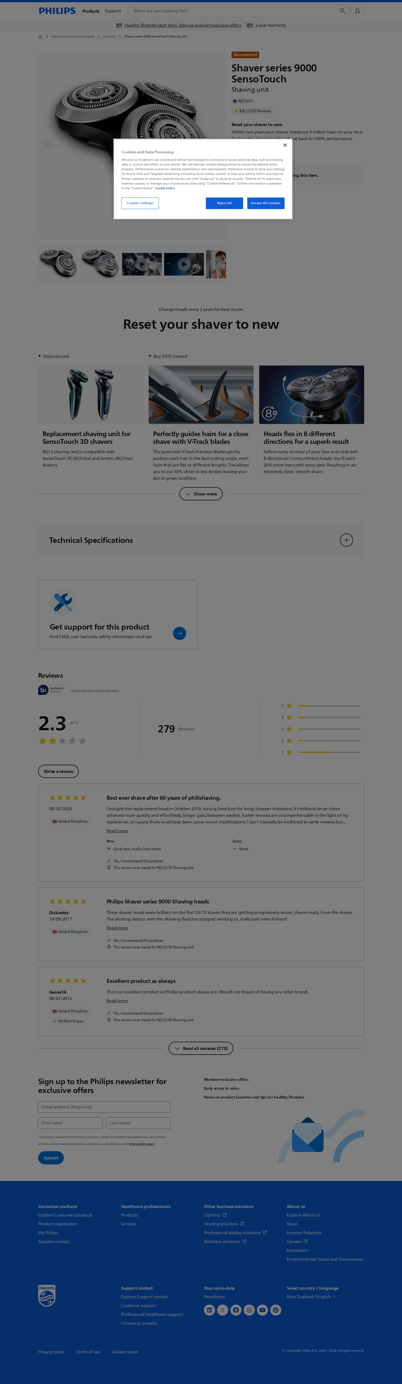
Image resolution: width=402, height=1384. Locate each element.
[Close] (285, 145)
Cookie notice (165, 188)
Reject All (224, 203)
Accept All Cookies (265, 203)
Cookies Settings (140, 203)
